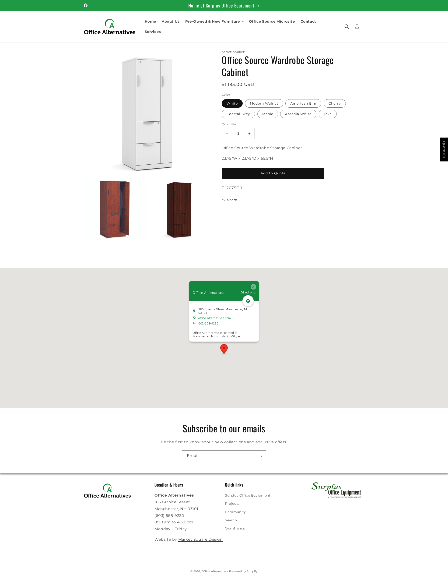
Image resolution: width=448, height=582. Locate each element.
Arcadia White (298, 114)
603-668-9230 (208, 323)
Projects (232, 503)
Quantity (229, 124)
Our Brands (235, 528)
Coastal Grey (238, 114)
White (232, 103)
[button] (214, 21)
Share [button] (232, 200)
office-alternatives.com (214, 318)
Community (235, 512)
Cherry (335, 103)
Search (231, 520)
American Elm (303, 103)
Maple (267, 114)
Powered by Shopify (243, 571)
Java (328, 114)
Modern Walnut (264, 103)
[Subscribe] (261, 455)
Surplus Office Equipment (247, 495)
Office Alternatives (215, 571)
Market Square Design (200, 539)
